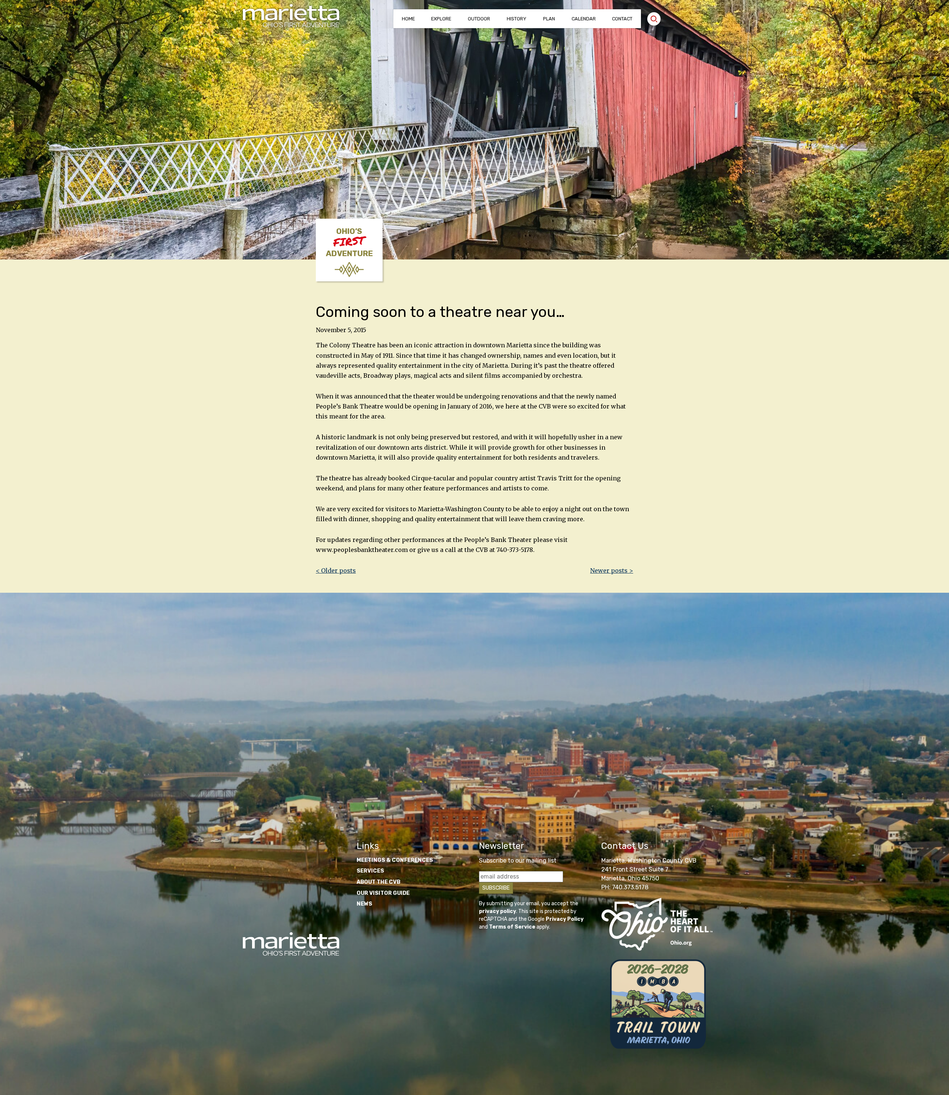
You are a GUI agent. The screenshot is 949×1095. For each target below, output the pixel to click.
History (516, 18)
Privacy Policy (564, 919)
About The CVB (378, 882)
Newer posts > (611, 570)
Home (408, 18)
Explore (441, 18)
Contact (622, 18)
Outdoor (479, 18)
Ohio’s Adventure (349, 242)
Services (370, 871)
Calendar (584, 18)
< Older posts (336, 570)
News (364, 904)
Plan (549, 18)
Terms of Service (512, 927)
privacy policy (497, 911)
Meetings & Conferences (395, 860)
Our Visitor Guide (383, 893)
